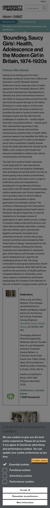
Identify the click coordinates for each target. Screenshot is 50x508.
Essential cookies (19, 464)
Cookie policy (39, 460)
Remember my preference (25, 496)
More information (25, 502)
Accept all (25, 490)
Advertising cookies (20, 475)
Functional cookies (20, 470)
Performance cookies (21, 481)
